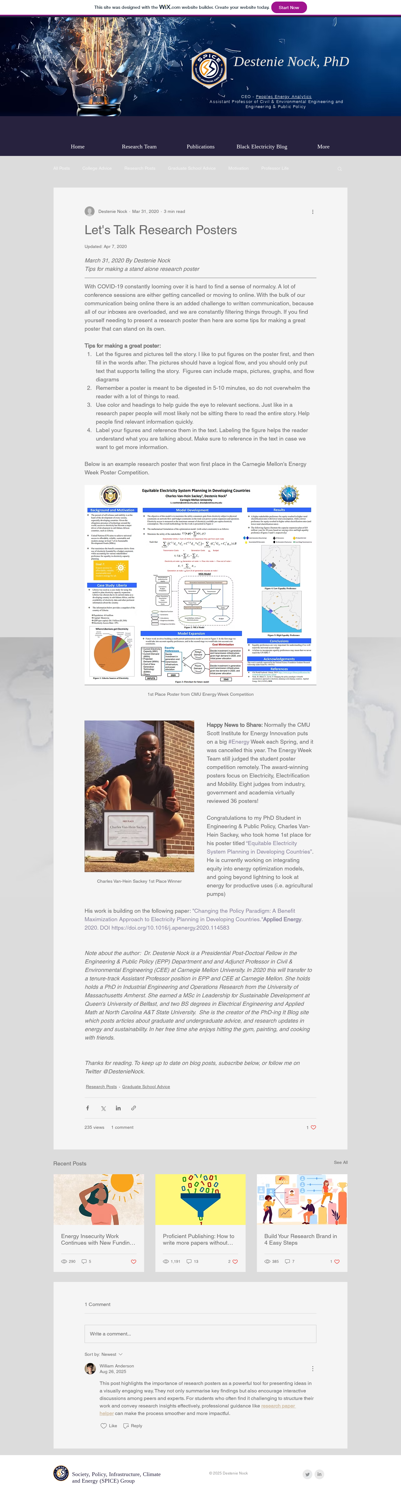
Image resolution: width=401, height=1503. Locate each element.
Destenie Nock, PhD (291, 61)
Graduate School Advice (192, 168)
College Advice (97, 168)
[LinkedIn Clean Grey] (319, 1474)
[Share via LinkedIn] (118, 1108)
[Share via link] (134, 1108)
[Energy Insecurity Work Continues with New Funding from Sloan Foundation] (99, 1199)
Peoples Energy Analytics (284, 96)
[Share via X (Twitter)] (103, 1108)
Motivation (238, 168)
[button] (340, 168)
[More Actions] (312, 1368)
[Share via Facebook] (88, 1108)
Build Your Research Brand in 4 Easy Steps (300, 1239)
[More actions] (312, 211)
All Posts (61, 168)
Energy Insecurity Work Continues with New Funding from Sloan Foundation (97, 1239)
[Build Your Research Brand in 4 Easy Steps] (302, 1199)
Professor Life (275, 168)
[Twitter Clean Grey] (307, 1474)
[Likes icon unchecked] (104, 1426)
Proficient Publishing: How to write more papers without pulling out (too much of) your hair (199, 1239)
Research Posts (139, 168)
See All (341, 1162)
